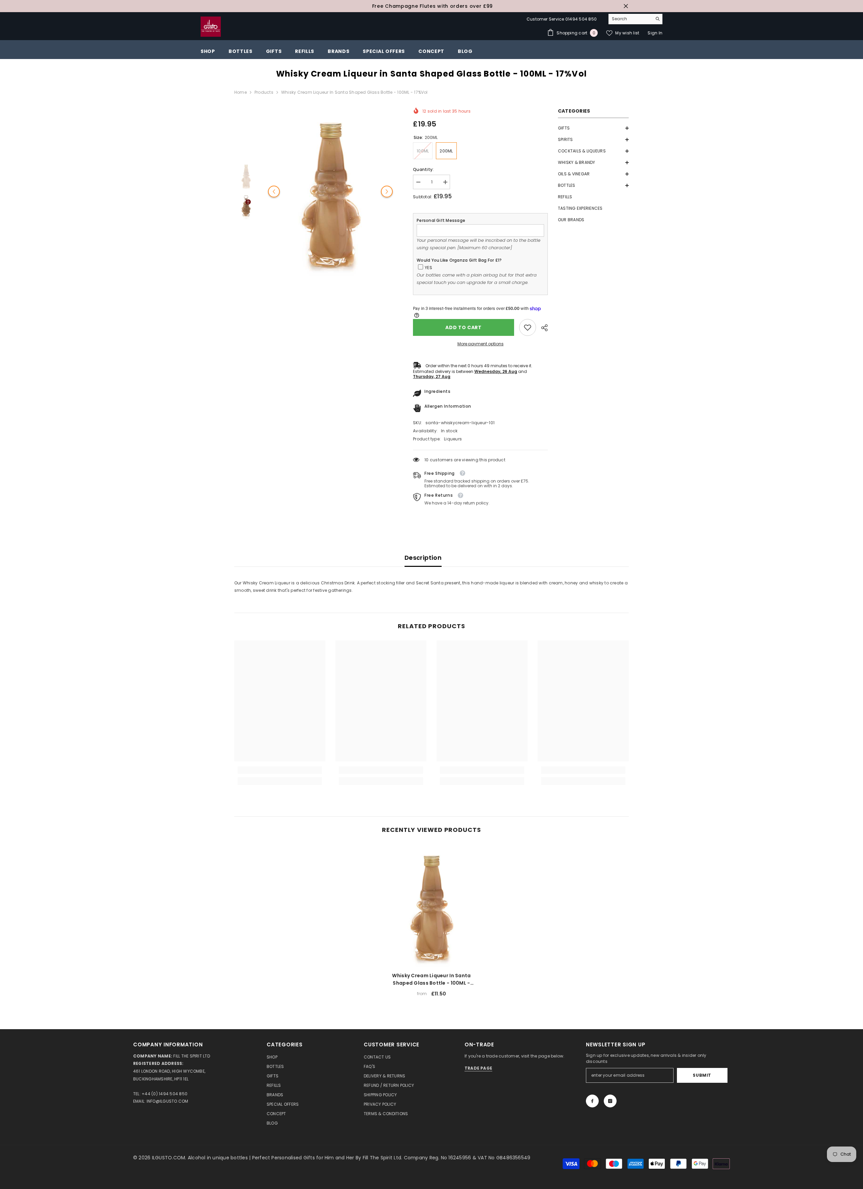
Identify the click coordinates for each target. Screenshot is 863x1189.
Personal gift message (441, 220)
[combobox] (630, 19)
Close (626, 6)
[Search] (635, 19)
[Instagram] (610, 1101)
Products (264, 92)
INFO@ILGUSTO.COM (167, 1101)
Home (240, 92)
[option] (431, 6)
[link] (527, 327)
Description (423, 557)
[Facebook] (592, 1101)
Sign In (655, 33)
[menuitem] (593, 128)
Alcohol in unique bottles (218, 1157)
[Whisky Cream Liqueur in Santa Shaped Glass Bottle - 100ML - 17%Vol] (431, 905)
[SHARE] (542, 328)
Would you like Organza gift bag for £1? (459, 260)
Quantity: (423, 169)
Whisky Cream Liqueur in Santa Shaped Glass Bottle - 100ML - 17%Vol (431, 979)
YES (428, 267)
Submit (702, 1075)
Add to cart (463, 327)
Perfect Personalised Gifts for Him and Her (304, 1157)
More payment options (480, 344)
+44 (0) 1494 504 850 (164, 1094)
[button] (593, 128)
